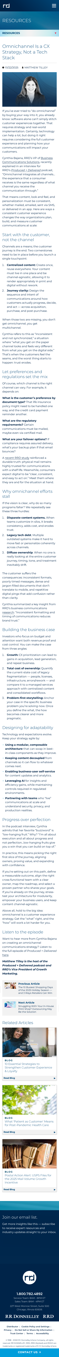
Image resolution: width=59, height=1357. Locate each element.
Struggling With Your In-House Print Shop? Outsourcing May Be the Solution (36, 1007)
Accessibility (42, 1333)
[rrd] (6, 5)
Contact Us (28, 1352)
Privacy (7, 1330)
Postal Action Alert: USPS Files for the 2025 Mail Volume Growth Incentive (28, 1179)
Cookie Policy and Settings (35, 1326)
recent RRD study (17, 457)
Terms (29, 1333)
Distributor (12, 1326)
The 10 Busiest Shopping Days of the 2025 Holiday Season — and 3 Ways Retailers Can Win (35, 988)
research (8, 612)
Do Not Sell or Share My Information (33, 1330)
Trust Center (16, 1333)
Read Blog (30, 1078)
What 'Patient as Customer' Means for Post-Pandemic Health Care (29, 1123)
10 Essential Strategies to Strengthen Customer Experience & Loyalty (28, 1067)
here (5, 955)
